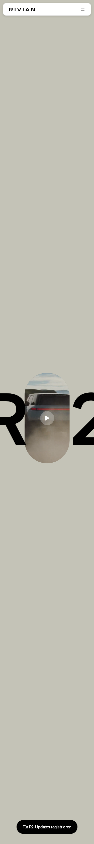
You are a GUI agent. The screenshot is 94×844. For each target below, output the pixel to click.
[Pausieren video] (47, 418)
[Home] (22, 10)
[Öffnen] (83, 10)
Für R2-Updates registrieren (47, 827)
